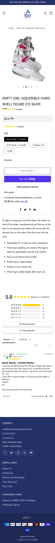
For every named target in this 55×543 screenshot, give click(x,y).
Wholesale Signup (11, 504)
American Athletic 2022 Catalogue (19, 500)
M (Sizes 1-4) (38, 145)
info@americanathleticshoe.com (17, 429)
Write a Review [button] (28, 324)
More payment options (27, 186)
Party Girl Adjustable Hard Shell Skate (17, 389)
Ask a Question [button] (28, 330)
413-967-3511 (9, 433)
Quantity (8, 160)
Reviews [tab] (6, 339)
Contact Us (7, 473)
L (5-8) (9, 151)
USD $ (26, 517)
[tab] (23, 87)
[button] (47, 396)
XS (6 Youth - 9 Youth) (16, 139)
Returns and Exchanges (13, 477)
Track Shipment (9, 481)
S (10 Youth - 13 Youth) (16, 145)
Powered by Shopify (27, 536)
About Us (6, 468)
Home (11, 28)
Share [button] (7, 396)
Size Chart (7, 486)
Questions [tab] (23, 339)
